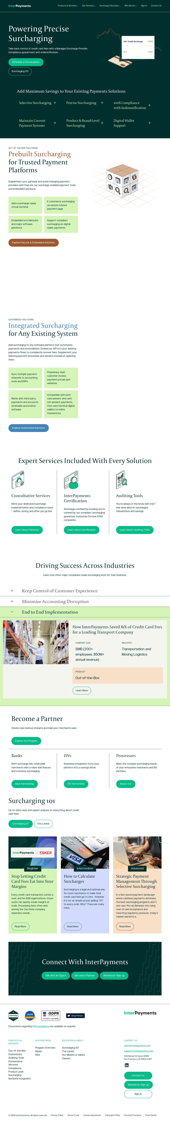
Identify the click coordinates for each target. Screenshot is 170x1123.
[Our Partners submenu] (95, 6)
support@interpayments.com (138, 1051)
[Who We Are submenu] (136, 6)
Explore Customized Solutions (28, 428)
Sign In (138, 1094)
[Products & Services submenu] (77, 6)
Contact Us (138, 1075)
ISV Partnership (76, 784)
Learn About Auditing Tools (135, 530)
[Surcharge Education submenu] (120, 6)
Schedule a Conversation (26, 62)
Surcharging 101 (20, 71)
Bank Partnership (24, 784)
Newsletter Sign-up (114, 975)
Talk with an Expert (55, 975)
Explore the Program (26, 741)
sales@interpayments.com (137, 1045)
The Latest (43, 823)
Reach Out (126, 784)
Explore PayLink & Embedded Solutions (33, 242)
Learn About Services (27, 530)
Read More (22, 927)
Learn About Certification (82, 530)
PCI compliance (41, 1026)
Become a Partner (85, 975)
